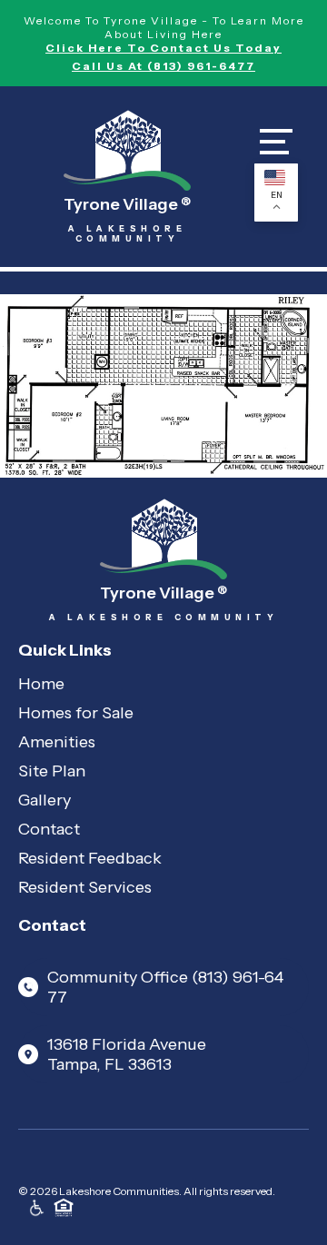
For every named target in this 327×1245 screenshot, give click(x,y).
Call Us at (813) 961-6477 (163, 66)
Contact (49, 829)
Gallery (44, 800)
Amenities (56, 742)
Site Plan (51, 771)
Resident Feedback (90, 858)
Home (41, 684)
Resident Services (85, 887)
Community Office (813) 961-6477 (165, 987)
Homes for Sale (76, 713)
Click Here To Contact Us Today (163, 47)
